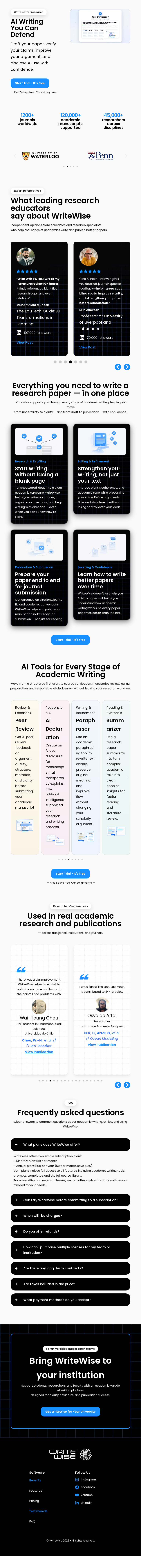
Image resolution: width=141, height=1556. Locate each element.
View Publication (39, 1044)
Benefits (35, 1480)
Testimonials (38, 1511)
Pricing (34, 1501)
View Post (25, 347)
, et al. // (102, 1045)
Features (35, 1491)
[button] (14, 156)
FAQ (32, 1521)
